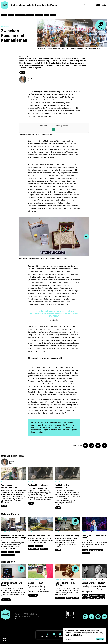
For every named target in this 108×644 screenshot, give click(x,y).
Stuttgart (39, 546)
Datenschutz (19, 619)
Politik (53, 15)
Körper (11, 552)
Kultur (4, 15)
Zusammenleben (33, 548)
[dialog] (85, 635)
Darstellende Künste (96, 550)
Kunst (17, 552)
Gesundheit (29, 15)
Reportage (44, 548)
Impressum (30, 619)
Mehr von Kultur (9, 514)
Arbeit (68, 597)
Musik (95, 598)
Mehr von (12, 456)
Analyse (101, 598)
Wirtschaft (39, 15)
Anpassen (68, 639)
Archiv (31, 503)
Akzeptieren (99, 639)
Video (12, 555)
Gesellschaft (20, 15)
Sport (46, 15)
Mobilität (5, 555)
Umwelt (11, 15)
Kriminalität (87, 598)
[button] (21, 236)
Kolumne (75, 597)
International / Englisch (97, 595)
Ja (54, 130)
